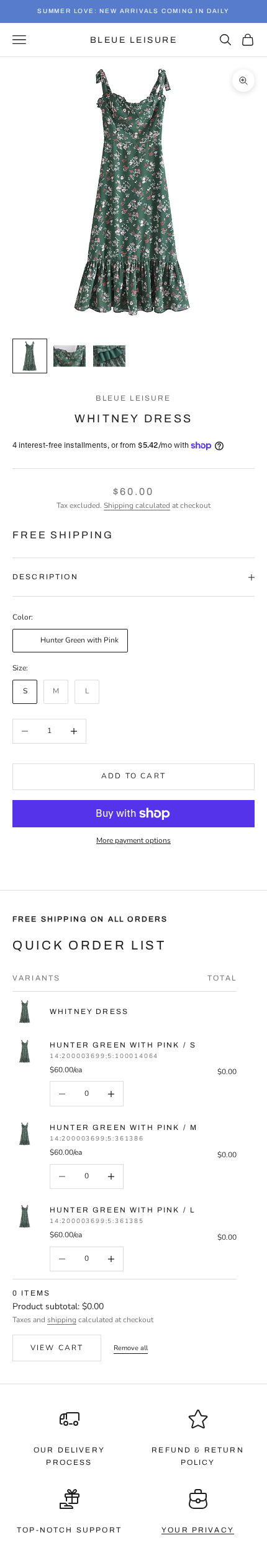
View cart (56, 1348)
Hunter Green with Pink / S (123, 1045)
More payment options (133, 840)
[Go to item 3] (109, 356)
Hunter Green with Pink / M (123, 1127)
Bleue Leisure (133, 398)
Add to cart (133, 776)
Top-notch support (69, 1530)
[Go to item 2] (69, 356)
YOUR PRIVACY (197, 1530)
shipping (61, 1320)
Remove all (131, 1348)
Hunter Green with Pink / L (122, 1210)
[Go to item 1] (29, 356)
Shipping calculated (137, 505)
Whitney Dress (89, 1011)
